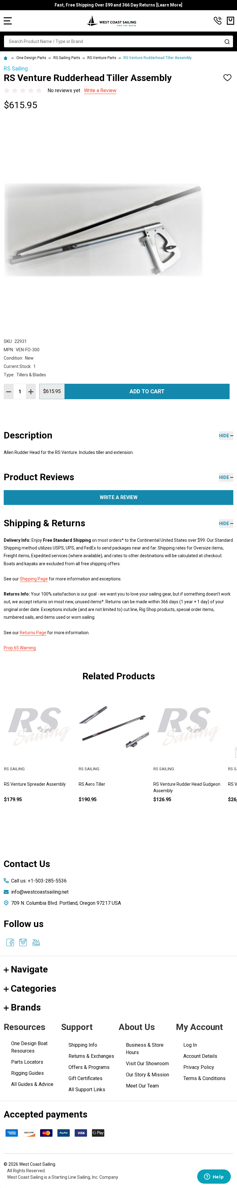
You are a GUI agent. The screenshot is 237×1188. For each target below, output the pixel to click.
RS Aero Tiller (92, 784)
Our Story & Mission (147, 1075)
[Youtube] (36, 942)
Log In (190, 1045)
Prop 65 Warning (20, 647)
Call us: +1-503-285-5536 (39, 881)
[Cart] (230, 20)
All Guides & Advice (32, 1084)
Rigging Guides (27, 1073)
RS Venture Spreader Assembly (35, 784)
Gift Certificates (85, 1078)
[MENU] (8, 21)
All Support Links (87, 1089)
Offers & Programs (89, 1067)
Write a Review (100, 90)
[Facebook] (10, 942)
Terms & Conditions (204, 1078)
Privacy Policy (198, 1067)
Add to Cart (147, 391)
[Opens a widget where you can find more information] (214, 1177)
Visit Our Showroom (147, 1063)
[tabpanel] (39, 757)
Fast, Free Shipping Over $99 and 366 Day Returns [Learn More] (118, 4)
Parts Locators (27, 1062)
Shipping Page (34, 578)
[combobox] (118, 41)
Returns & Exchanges (91, 1056)
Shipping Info (83, 1045)
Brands (26, 1007)
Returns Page (33, 632)
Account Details (200, 1056)
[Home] (6, 58)
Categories (33, 988)
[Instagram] (23, 942)
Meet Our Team (142, 1086)
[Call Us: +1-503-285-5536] (217, 20)
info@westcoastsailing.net (40, 892)
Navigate (29, 969)
